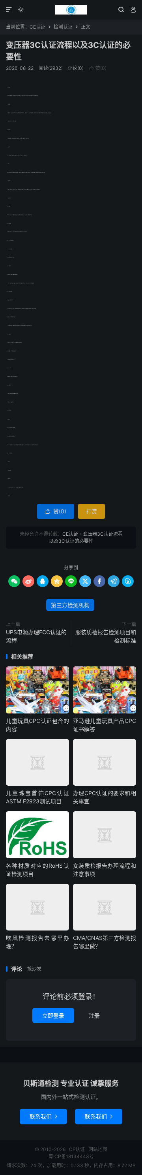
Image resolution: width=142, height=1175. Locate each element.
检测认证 (63, 27)
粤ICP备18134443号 (71, 1156)
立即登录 (53, 1015)
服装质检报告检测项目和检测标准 (105, 636)
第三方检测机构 (70, 605)
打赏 (91, 511)
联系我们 (43, 1116)
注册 (94, 1015)
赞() (97, 68)
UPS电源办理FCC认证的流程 (36, 636)
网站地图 (97, 1149)
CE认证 (71, 10)
